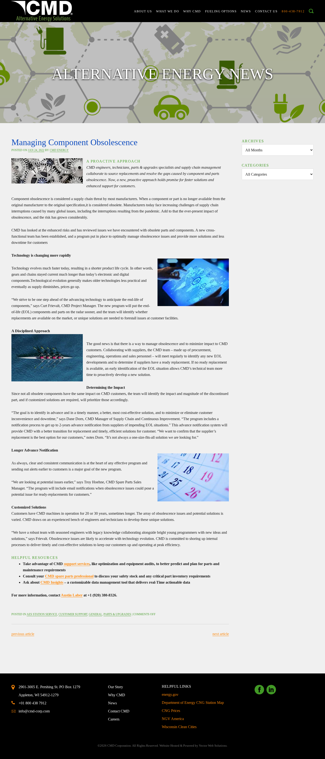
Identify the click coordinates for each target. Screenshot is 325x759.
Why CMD (192, 11)
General (95, 614)
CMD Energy (59, 150)
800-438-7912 (293, 11)
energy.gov (170, 694)
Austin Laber (72, 595)
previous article (22, 634)
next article (220, 634)
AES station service (42, 614)
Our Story (115, 687)
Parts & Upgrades (117, 614)
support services (77, 564)
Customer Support (73, 614)
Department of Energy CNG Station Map (193, 703)
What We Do (167, 11)
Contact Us (266, 11)
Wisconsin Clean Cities (179, 727)
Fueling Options (221, 11)
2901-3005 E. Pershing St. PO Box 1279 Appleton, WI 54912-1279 (49, 691)
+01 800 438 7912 (32, 703)
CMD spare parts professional (69, 576)
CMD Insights (51, 582)
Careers (113, 719)
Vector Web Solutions (213, 745)
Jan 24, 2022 (36, 150)
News (246, 11)
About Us (143, 11)
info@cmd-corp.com (34, 711)
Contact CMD (118, 711)
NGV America (173, 719)
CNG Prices (171, 711)
